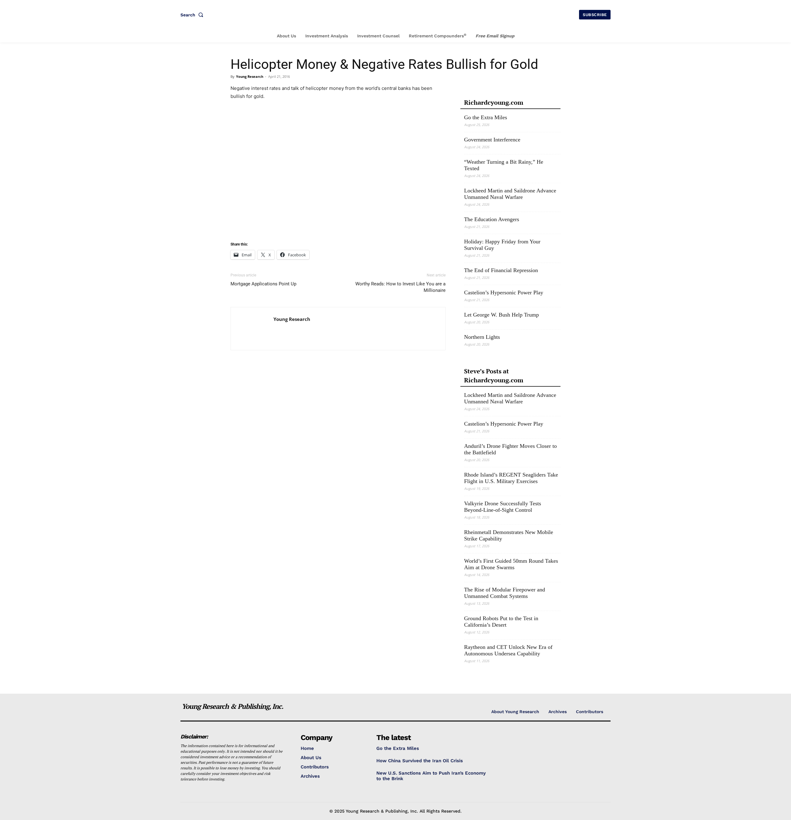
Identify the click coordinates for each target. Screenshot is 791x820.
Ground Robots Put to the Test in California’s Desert (501, 621)
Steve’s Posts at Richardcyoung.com (493, 375)
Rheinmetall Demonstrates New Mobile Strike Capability (508, 535)
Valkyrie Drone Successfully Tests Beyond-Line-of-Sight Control (502, 506)
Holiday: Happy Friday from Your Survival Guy (502, 244)
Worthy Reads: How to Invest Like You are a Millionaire (400, 287)
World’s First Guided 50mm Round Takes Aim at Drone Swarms (511, 564)
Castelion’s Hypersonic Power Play (503, 292)
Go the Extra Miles (485, 117)
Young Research (249, 76)
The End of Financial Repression (501, 270)
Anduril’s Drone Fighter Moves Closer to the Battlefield (510, 449)
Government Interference (492, 140)
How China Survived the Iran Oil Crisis (419, 760)
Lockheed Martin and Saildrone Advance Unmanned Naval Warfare (510, 193)
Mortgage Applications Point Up (263, 284)
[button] (193, 14)
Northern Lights (482, 337)
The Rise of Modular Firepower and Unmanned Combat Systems (504, 593)
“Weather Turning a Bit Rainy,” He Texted (503, 165)
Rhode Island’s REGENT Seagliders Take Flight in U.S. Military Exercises (511, 478)
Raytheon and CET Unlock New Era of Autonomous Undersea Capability (508, 650)
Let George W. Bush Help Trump (501, 315)
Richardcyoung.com (493, 102)
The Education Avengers (491, 219)
